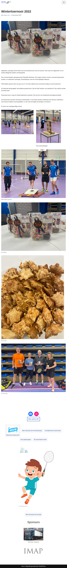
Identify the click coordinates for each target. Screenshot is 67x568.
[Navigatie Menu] (64, 2)
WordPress (42, 566)
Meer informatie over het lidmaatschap (32, 430)
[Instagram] (36, 414)
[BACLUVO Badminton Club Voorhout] (6, 2)
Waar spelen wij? (33, 419)
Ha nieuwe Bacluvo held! (40, 439)
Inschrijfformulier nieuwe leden (53, 430)
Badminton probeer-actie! (12, 435)
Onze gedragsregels (26, 439)
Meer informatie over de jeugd (33, 514)
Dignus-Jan (7, 15)
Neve (23, 566)
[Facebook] (30, 414)
